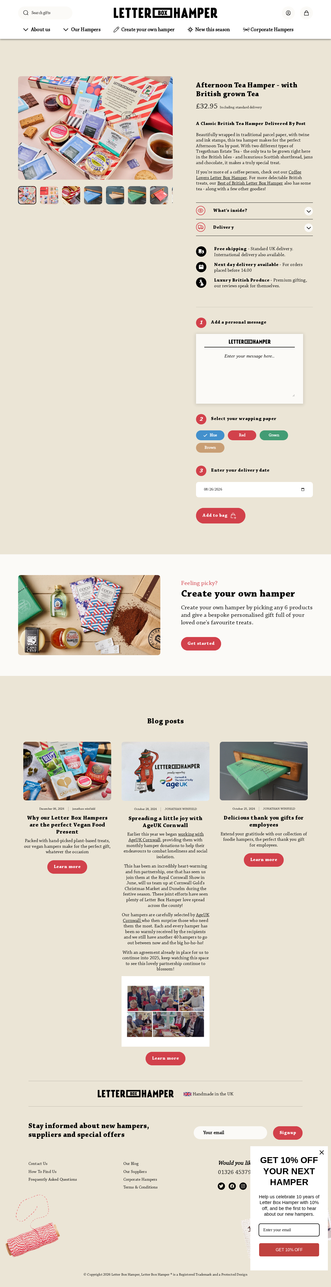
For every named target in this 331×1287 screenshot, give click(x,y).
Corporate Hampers (140, 1179)
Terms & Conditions (140, 1187)
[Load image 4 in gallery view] (93, 195)
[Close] (321, 1152)
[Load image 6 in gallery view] (137, 195)
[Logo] (165, 13)
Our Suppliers (135, 1171)
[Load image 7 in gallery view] (159, 195)
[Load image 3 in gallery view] (71, 195)
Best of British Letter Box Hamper (250, 183)
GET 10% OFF (289, 1250)
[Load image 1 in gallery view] (27, 195)
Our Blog (130, 1163)
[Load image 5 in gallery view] (115, 195)
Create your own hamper (238, 594)
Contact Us (38, 1163)
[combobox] (45, 12)
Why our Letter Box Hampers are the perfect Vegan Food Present (67, 825)
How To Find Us (42, 1171)
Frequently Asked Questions (52, 1179)
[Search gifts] (26, 12)
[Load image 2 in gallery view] (49, 195)
